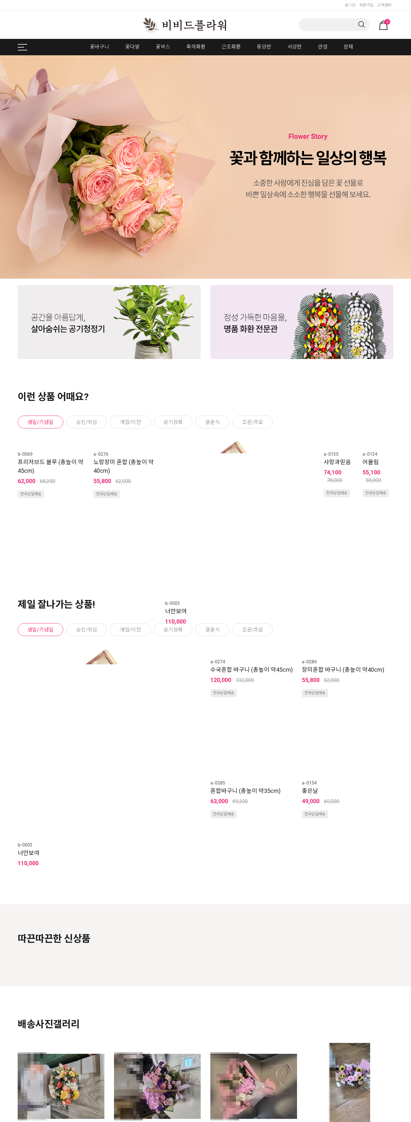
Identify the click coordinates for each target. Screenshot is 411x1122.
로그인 (350, 5)
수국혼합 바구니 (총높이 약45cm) (251, 756)
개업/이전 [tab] (130, 422)
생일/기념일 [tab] (40, 422)
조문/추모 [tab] (252, 422)
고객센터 (384, 5)
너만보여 (176, 611)
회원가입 (366, 5)
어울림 (371, 462)
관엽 (323, 47)
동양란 (264, 47)
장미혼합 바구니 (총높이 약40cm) (343, 756)
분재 (348, 47)
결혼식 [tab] (212, 422)
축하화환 (196, 47)
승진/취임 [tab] (86, 422)
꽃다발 (132, 47)
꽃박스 (163, 47)
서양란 (294, 47)
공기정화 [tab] (173, 422)
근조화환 (231, 47)
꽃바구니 (99, 47)
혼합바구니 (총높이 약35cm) (245, 910)
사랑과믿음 (337, 462)
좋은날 (310, 910)
